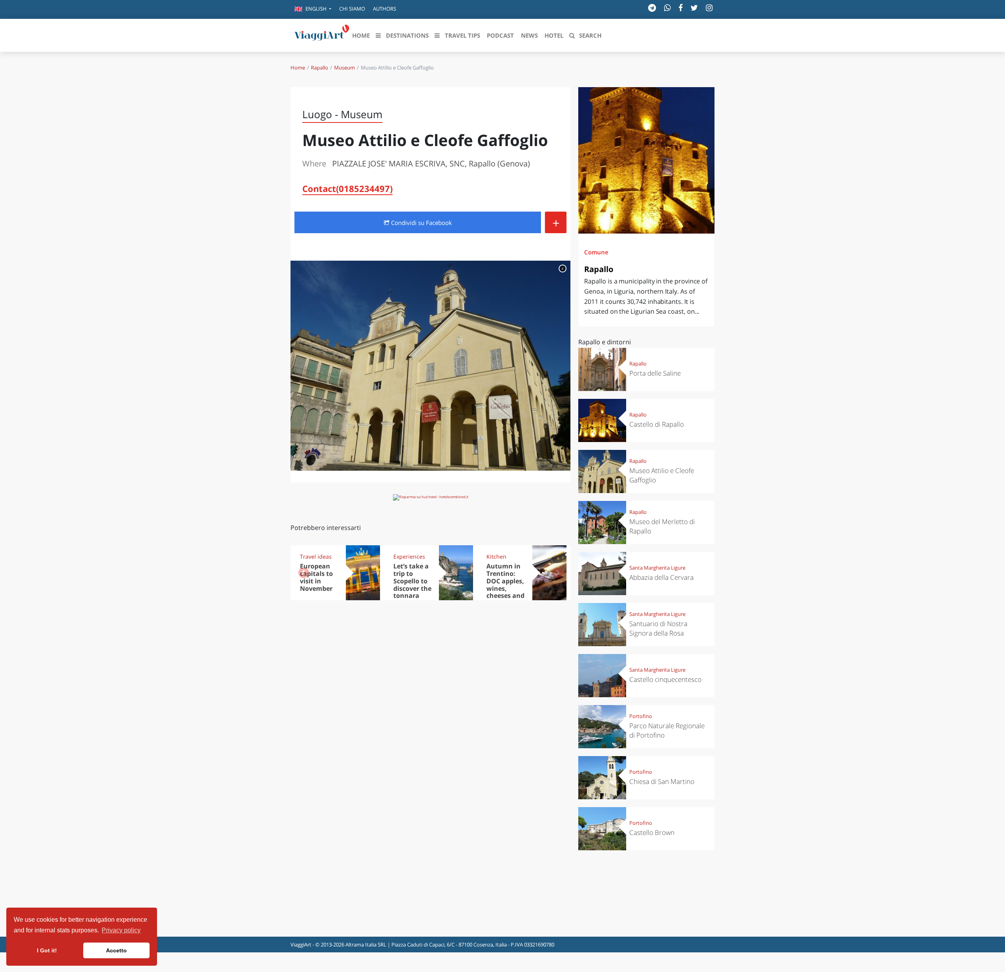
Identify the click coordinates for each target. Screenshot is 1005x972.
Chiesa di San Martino (661, 781)
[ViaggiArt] (321, 34)
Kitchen (496, 556)
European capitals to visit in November (316, 577)
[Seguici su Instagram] (709, 7)
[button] (313, 9)
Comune (596, 252)
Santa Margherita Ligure (657, 567)
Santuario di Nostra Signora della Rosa (658, 628)
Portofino (640, 716)
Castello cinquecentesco (665, 679)
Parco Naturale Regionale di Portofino (667, 730)
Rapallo (319, 67)
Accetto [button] (116, 950)
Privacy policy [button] (121, 930)
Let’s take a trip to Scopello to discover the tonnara (412, 581)
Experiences (409, 556)
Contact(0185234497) (347, 188)
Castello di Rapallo (656, 424)
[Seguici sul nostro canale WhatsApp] (667, 7)
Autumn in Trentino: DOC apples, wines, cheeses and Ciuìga (505, 584)
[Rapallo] (646, 160)
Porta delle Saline (655, 373)
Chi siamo (352, 8)
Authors (384, 8)
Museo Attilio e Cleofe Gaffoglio (661, 475)
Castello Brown (651, 832)
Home (298, 67)
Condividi (420, 223)
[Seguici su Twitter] (694, 7)
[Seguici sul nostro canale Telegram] (652, 7)
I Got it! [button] (47, 950)
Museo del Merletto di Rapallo (662, 526)
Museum (344, 67)
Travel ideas (316, 556)
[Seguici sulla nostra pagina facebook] (680, 7)
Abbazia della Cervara (661, 577)
